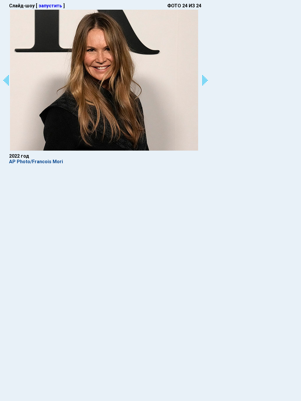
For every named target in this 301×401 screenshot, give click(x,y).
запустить (50, 6)
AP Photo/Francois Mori (36, 161)
